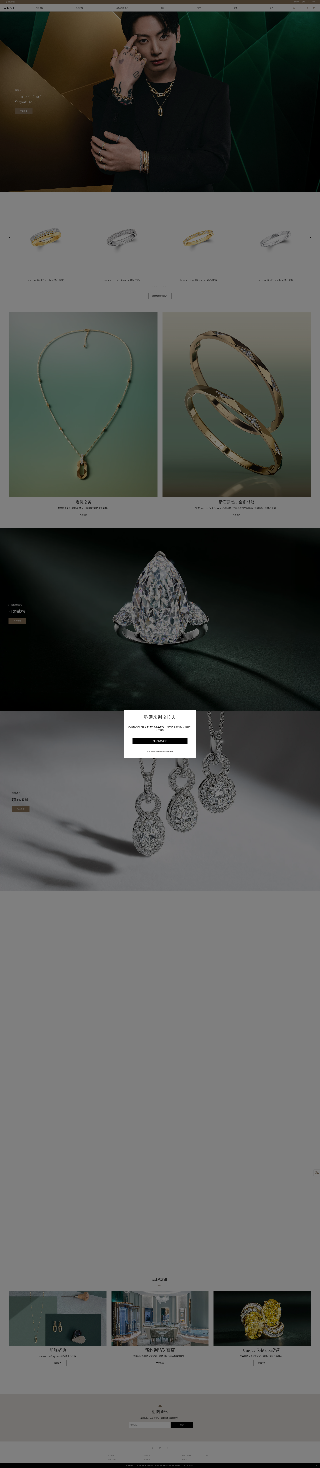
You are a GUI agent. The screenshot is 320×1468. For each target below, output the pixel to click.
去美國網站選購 (160, 741)
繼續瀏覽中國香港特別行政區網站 (160, 752)
